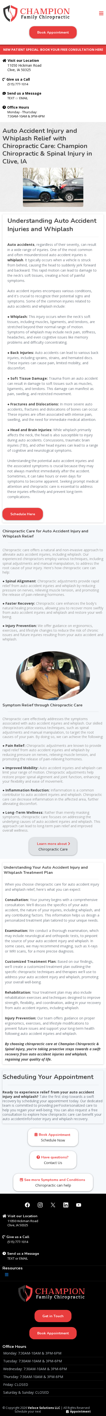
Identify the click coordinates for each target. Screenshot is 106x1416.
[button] (101, 13)
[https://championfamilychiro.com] (37, 14)
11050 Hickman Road (24, 65)
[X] (53, 1205)
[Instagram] (40, 1205)
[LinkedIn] (65, 1205)
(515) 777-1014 (17, 84)
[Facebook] (27, 1205)
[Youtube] (78, 1205)
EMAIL (23, 98)
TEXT (11, 98)
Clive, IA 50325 (19, 69)
